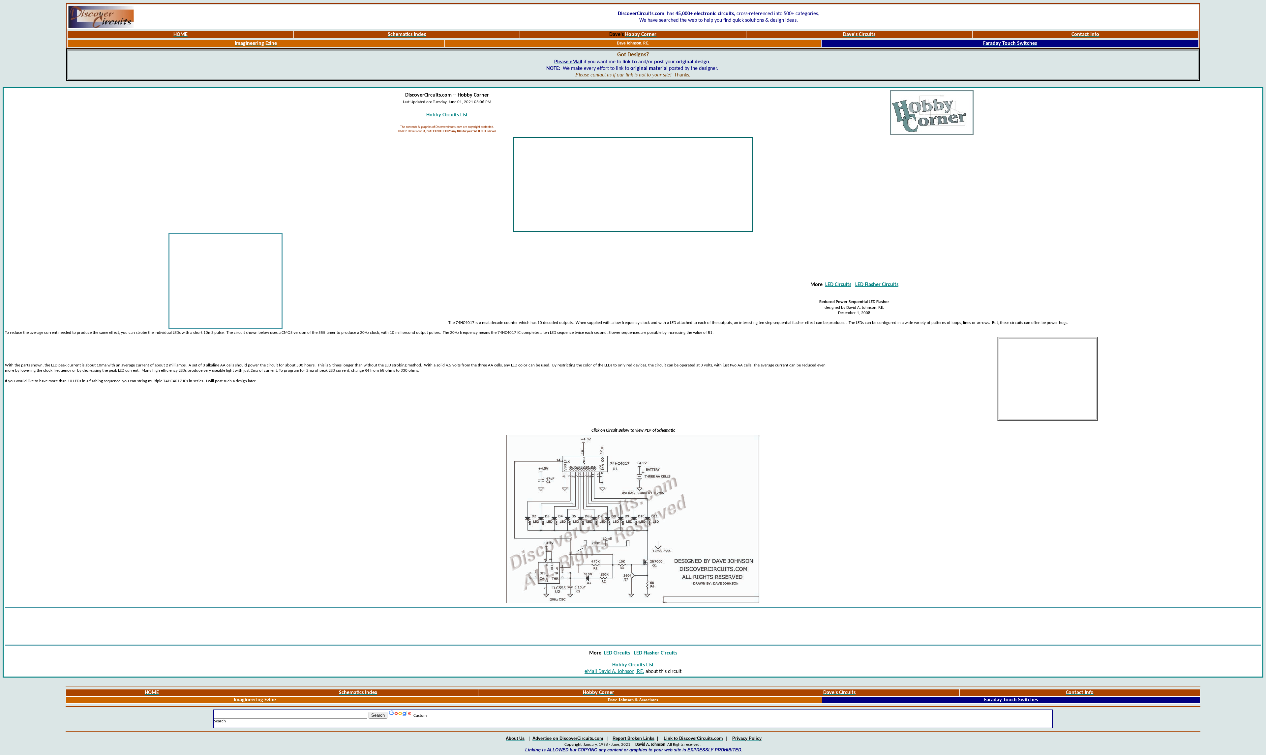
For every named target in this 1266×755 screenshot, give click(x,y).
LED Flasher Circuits (876, 284)
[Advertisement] (633, 184)
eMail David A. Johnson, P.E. (614, 671)
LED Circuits (838, 284)
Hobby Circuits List (447, 115)
